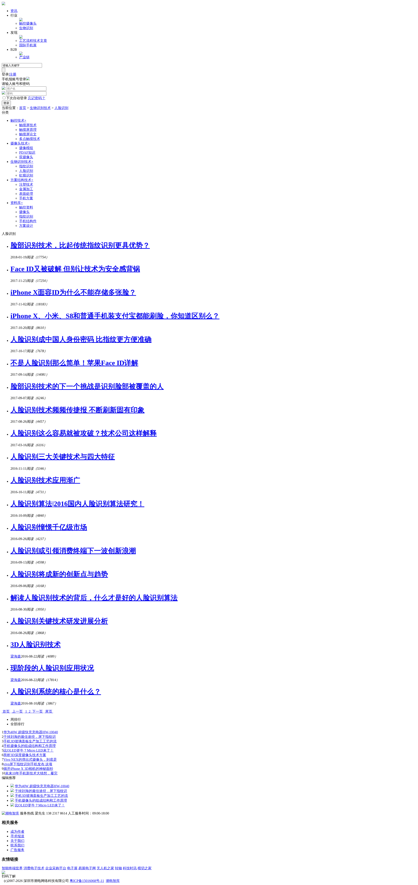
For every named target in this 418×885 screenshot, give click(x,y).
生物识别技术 (40, 108)
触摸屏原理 (28, 129)
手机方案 (26, 198)
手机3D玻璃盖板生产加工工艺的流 (30, 741)
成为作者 (17, 831)
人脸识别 (61, 108)
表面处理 (26, 193)
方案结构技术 (21, 180)
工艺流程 (26, 40)
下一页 (37, 711)
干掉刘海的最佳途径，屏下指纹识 (29, 737)
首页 (22, 108)
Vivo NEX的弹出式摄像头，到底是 (30, 759)
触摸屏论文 (28, 134)
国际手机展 (28, 45)
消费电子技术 (34, 868)
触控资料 (26, 207)
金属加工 (26, 189)
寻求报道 (17, 836)
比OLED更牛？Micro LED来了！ (28, 750)
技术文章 (40, 40)
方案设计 (26, 225)
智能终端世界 (12, 868)
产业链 (24, 57)
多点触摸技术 (29, 139)
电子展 (72, 868)
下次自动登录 (16, 98)
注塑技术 (26, 184)
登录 (5, 74)
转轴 (118, 868)
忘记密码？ (36, 98)
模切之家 (145, 868)
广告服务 (17, 850)
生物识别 (26, 28)
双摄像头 (26, 157)
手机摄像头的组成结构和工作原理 (29, 746)
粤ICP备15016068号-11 (87, 881)
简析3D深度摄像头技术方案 (24, 755)
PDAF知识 (27, 152)
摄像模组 (26, 148)
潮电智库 (113, 881)
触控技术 (18, 120)
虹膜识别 (26, 175)
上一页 (17, 711)
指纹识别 (26, 166)
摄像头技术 (20, 143)
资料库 (16, 203)
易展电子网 (87, 868)
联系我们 (17, 845)
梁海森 (15, 656)
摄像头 (31, 23)
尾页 (48, 711)
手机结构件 (28, 221)
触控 (22, 23)
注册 (12, 74)
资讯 (13, 11)
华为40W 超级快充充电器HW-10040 (30, 732)
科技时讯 (130, 868)
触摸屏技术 (28, 125)
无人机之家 (105, 868)
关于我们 (17, 841)
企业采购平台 (55, 868)
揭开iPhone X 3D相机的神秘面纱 (28, 769)
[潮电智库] (10, 813)
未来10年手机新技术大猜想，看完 (31, 773)
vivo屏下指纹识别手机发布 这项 (27, 764)
